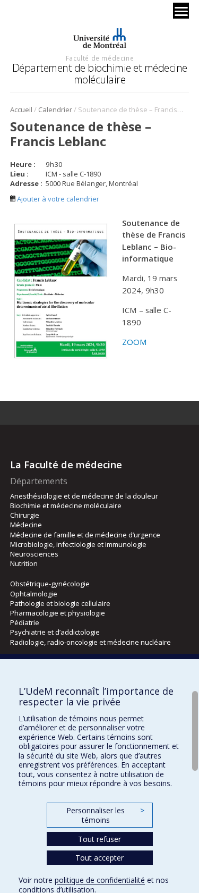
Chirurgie (24, 515)
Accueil (21, 109)
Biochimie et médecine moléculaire (66, 505)
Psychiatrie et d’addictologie (55, 632)
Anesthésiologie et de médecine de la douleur (84, 496)
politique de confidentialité (100, 880)
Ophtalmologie (33, 594)
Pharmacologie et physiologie (57, 613)
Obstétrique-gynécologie (50, 583)
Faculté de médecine (100, 58)
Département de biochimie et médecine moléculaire (99, 74)
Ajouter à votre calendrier (57, 199)
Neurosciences (34, 554)
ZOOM (134, 341)
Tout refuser (99, 839)
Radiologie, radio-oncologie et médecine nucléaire (90, 642)
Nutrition (24, 563)
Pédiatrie (24, 622)
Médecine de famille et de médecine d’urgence (85, 535)
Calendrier (55, 109)
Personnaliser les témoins (105, 815)
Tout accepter (99, 858)
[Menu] (181, 11)
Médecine (26, 524)
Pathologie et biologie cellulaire (60, 603)
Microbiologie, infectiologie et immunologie (78, 544)
